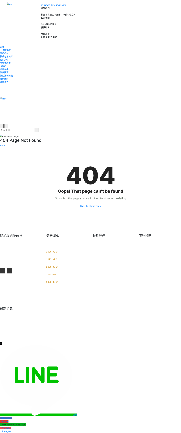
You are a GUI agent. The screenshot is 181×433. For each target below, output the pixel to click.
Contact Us (175, 335)
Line (75, 415)
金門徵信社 (167, 299)
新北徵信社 (146, 270)
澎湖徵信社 (146, 299)
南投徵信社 (146, 287)
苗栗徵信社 (146, 282)
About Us (148, 335)
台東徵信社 (167, 293)
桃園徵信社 (146, 247)
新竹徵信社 (167, 276)
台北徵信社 (146, 265)
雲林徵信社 (146, 259)
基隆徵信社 (167, 265)
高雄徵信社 (146, 276)
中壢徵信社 (167, 270)
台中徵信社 (167, 253)
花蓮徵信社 (167, 247)
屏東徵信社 (146, 253)
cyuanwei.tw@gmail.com (53, 5)
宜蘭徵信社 (167, 259)
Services (161, 335)
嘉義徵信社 (146, 293)
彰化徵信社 (167, 282)
